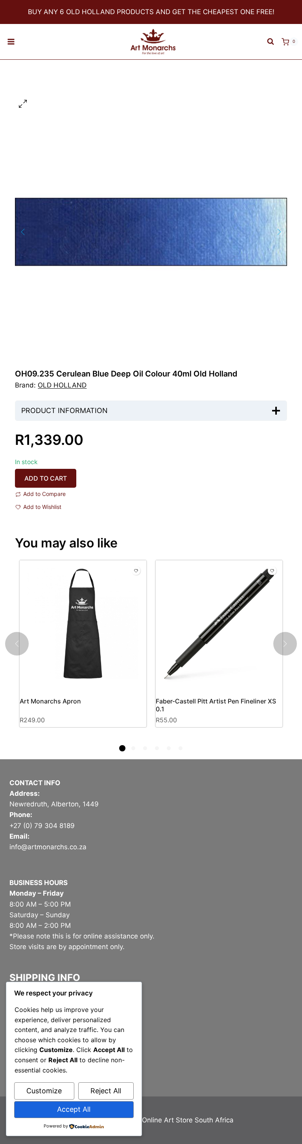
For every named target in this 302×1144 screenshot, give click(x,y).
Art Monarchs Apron (50, 701)
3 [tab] (145, 748)
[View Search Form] (270, 42)
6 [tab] (180, 748)
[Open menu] (11, 42)
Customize (44, 1091)
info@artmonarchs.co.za (48, 847)
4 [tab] (157, 748)
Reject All (105, 1091)
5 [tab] (169, 748)
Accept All (73, 1109)
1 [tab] (122, 748)
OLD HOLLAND (62, 385)
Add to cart (45, 478)
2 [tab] (133, 748)
